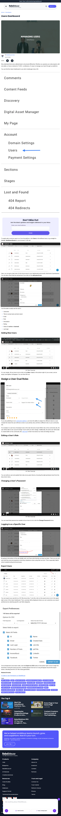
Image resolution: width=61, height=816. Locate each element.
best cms (52, 685)
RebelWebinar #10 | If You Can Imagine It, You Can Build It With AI (21, 723)
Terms (33, 794)
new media (54, 690)
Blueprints (5, 765)
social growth (16, 685)
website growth (6, 682)
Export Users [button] (6, 566)
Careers (33, 768)
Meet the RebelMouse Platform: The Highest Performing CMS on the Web (20, 707)
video (12, 680)
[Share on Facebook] (7, 60)
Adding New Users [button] (9, 333)
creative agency (43, 685)
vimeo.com (19, 690)
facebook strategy (49, 682)
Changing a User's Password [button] (13, 481)
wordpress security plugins (35, 687)
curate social (5, 687)
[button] (6, 6)
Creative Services (7, 775)
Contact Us (34, 782)
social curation (20, 692)
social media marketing (8, 690)
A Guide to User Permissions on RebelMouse (13, 675)
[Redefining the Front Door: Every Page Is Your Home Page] (37, 705)
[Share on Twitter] (12, 60)
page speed (39, 682)
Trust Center (35, 785)
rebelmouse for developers (18, 687)
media (46, 687)
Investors (34, 765)
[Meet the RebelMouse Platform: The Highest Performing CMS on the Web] (7, 705)
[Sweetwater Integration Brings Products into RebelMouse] (7, 713)
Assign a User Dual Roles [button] (14, 378)
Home (2, 12)
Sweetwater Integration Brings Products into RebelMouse (21, 714)
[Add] (6, 810)
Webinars (5, 788)
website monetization (8, 692)
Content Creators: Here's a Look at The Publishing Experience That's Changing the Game (51, 716)
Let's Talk (9, 744)
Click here (24, 431)
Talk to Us (52, 6)
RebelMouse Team (10, 54)
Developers (8, 12)
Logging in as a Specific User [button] (13, 524)
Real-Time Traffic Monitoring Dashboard (30, 1)
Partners (33, 772)
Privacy (33, 791)
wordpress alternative (43, 690)
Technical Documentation (10, 794)
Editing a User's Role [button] (9, 435)
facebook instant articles (29, 685)
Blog (3, 785)
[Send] (54, 810)
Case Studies (6, 782)
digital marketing (48, 680)
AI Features (5, 772)
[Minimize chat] (59, 799)
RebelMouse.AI (6, 768)
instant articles (20, 680)
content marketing (29, 690)
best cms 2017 (5, 680)
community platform (21, 421)
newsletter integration (19, 682)
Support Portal (6, 791)
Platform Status (36, 788)
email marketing (6, 685)
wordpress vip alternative (34, 680)
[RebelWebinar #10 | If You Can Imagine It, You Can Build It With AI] (7, 721)
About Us (34, 762)
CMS (3, 762)
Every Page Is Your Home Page (51, 704)
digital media (31, 682)
